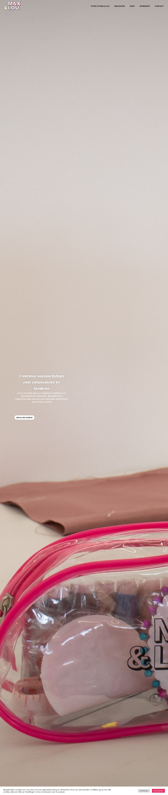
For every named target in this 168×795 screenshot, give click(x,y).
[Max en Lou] (12, 6)
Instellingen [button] (144, 791)
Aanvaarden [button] (158, 791)
